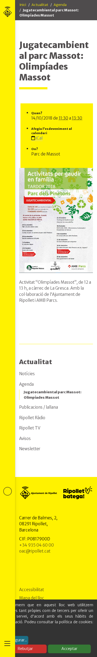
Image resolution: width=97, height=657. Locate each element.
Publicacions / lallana (38, 407)
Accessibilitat (31, 589)
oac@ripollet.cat (34, 551)
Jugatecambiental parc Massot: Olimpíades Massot (52, 395)
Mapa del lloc (31, 598)
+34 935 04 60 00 (36, 545)
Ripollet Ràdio (32, 417)
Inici (22, 4)
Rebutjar (25, 648)
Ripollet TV (29, 428)
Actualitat (40, 4)
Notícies (27, 373)
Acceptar (69, 648)
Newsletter (29, 448)
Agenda (60, 4)
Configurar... (16, 640)
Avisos (25, 438)
